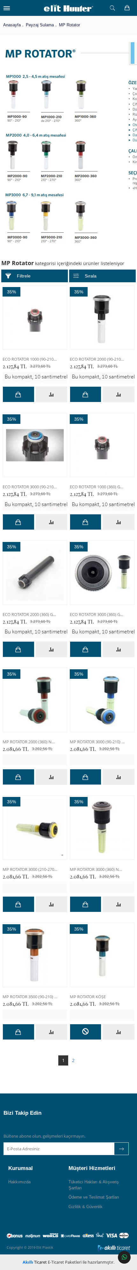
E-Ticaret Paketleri (65, 1262)
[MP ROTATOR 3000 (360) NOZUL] (102, 827)
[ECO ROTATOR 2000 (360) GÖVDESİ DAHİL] (35, 572)
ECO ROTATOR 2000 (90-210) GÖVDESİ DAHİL (97, 359)
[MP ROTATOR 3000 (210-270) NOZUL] (35, 827)
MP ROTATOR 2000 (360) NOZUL (30, 742)
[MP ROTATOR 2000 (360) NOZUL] (35, 700)
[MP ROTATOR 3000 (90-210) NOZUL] (102, 700)
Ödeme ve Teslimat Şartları (93, 1197)
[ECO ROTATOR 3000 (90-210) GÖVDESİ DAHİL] (35, 445)
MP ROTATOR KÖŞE (88, 997)
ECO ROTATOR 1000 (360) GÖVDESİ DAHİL (97, 487)
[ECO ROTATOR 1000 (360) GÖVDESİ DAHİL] (102, 445)
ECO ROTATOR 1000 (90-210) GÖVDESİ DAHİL (30, 359)
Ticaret (35, 1262)
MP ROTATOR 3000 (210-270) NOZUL (30, 869)
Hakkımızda (19, 1182)
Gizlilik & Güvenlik (85, 1206)
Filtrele (24, 275)
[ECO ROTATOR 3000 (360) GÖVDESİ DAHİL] (102, 572)
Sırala (91, 275)
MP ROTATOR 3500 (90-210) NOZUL (30, 997)
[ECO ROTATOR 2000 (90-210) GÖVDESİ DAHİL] (102, 317)
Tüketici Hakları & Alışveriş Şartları (93, 1185)
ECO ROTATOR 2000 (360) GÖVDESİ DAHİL (30, 614)
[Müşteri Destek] (124, 1257)
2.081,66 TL (28, 748)
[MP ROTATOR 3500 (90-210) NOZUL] (35, 955)
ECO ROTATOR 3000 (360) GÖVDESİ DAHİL (97, 614)
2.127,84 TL (27, 366)
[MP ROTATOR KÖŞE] (102, 955)
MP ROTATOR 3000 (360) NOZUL (97, 869)
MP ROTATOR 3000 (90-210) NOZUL (97, 742)
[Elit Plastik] (68, 8)
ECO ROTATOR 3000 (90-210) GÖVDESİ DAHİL (30, 487)
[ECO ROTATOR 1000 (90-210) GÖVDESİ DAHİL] (35, 317)
